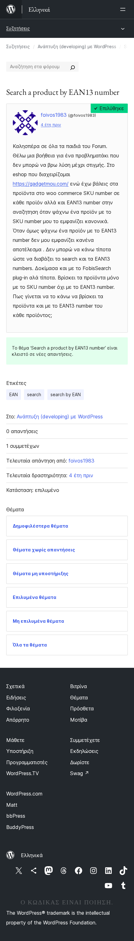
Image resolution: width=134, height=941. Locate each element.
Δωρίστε (79, 762)
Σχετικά (15, 686)
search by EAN (65, 394)
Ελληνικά (32, 855)
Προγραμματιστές (27, 762)
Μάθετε (15, 740)
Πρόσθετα (82, 708)
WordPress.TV (22, 773)
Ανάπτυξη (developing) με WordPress (77, 46)
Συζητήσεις (18, 28)
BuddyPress (20, 827)
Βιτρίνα (78, 686)
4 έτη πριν (51, 124)
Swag (79, 773)
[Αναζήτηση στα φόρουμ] (73, 67)
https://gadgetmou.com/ (41, 184)
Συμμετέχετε (85, 740)
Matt (11, 805)
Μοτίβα (78, 720)
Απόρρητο (17, 720)
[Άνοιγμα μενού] (124, 9)
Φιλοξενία (18, 708)
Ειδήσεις (16, 697)
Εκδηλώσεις (84, 751)
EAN (13, 394)
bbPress (15, 816)
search (34, 394)
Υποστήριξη (19, 751)
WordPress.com (24, 793)
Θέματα (79, 697)
